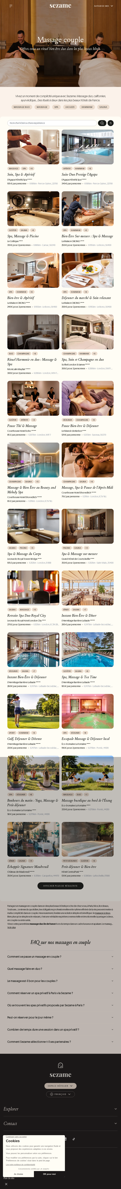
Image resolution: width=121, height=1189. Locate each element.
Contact (10, 1123)
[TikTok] (73, 1139)
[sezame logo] (60, 6)
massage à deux (102, 913)
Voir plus (11, 927)
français (63, 1095)
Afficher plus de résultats (60, 885)
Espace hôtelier (58, 1085)
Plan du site (9, 1178)
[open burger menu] (11, 6)
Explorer (11, 1109)
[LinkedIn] (64, 1139)
